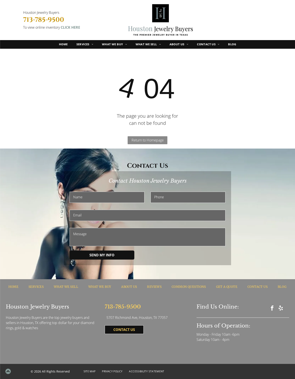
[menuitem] (63, 44)
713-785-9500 (43, 20)
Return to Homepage (148, 140)
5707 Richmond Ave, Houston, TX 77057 (137, 317)
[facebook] (272, 308)
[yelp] (281, 308)
